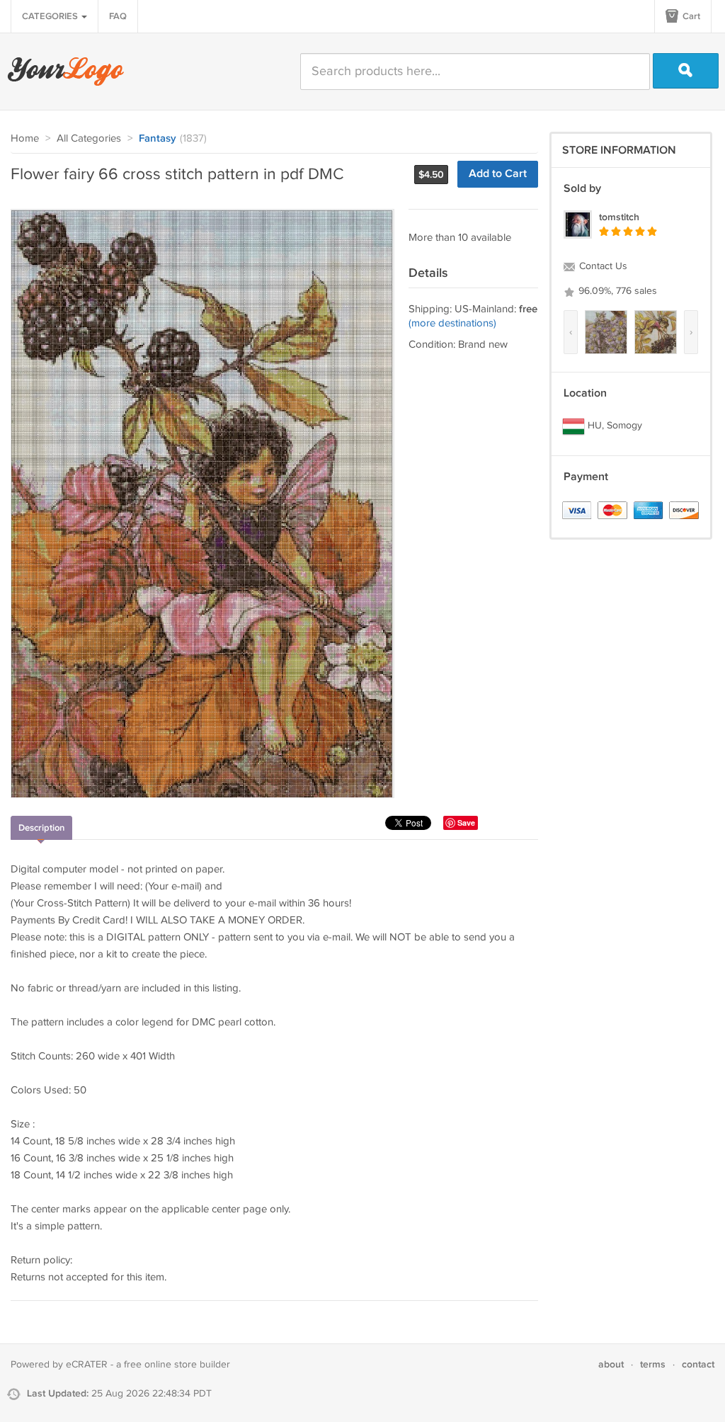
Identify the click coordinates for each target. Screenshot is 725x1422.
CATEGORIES (51, 16)
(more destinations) (452, 323)
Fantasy (157, 138)
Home (25, 138)
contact (698, 1364)
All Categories (89, 138)
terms (653, 1364)
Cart (690, 16)
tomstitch (619, 217)
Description (41, 828)
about (611, 1364)
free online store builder (177, 1364)
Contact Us (601, 266)
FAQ (118, 16)
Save (466, 822)
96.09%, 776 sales (616, 291)
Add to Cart (498, 174)
